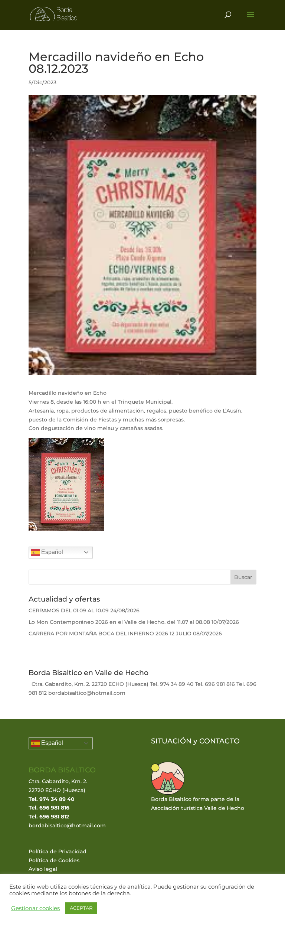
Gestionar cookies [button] (35, 908)
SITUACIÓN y (175, 741)
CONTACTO (219, 741)
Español (51, 552)
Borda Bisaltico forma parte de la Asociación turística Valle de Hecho (197, 803)
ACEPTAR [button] (81, 908)
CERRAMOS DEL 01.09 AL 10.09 (69, 610)
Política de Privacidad (57, 851)
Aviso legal (43, 869)
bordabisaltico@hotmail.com (67, 825)
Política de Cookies (54, 860)
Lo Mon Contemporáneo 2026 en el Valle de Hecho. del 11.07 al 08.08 (119, 622)
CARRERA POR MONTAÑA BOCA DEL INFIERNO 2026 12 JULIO (110, 633)
